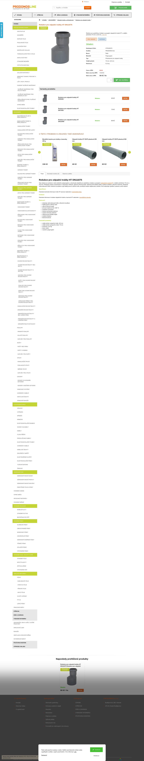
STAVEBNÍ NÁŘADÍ (19, 502)
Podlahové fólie (22, 42)
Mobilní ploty (21, 509)
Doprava (102, 39)
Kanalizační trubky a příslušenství (24, 121)
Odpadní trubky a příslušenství (22, 165)
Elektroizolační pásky (24, 461)
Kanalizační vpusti (24, 361)
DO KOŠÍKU (123, 80)
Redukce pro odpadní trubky (25, 188)
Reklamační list (50, 723)
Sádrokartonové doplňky (25, 483)
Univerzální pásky (23, 536)
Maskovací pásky (22, 532)
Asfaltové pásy (22, 57)
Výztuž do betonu (23, 65)
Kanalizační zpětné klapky (26, 130)
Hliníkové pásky (22, 524)
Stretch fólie (22, 585)
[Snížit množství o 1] (113, 81)
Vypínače (20, 412)
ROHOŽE (16, 631)
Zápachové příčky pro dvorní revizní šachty (25, 301)
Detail (125, 98)
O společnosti (20, 709)
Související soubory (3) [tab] (53, 173)
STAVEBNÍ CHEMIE (19, 491)
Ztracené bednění (23, 61)
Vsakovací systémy (23, 389)
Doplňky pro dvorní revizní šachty (24, 275)
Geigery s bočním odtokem (26, 385)
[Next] (129, 152)
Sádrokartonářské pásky (25, 539)
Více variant (91, 39)
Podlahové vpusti (23, 365)
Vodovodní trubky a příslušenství (23, 202)
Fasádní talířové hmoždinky (26, 85)
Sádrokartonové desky (25, 476)
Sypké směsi (21, 104)
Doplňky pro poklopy (25, 339)
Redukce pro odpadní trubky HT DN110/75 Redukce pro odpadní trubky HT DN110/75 (70, 665)
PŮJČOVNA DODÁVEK (20, 642)
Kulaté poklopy (23, 335)
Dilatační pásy (21, 46)
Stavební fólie (21, 558)
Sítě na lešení (21, 566)
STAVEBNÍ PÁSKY (18, 521)
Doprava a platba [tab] (67, 173)
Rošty (19, 342)
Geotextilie (21, 31)
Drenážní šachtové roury (26, 324)
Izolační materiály (23, 72)
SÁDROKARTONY (18, 472)
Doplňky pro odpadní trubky (25, 197)
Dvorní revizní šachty (25, 261)
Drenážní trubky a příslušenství (23, 251)
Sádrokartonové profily (25, 479)
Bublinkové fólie (23, 581)
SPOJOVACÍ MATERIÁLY (20, 498)
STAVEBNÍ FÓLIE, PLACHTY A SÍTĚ (23, 554)
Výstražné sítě (22, 569)
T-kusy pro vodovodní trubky (25, 230)
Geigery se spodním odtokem (24, 381)
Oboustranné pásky (23, 528)
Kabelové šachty (22, 449)
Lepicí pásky (21, 603)
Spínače (19, 415)
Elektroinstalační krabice (26, 423)
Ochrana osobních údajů (53, 706)
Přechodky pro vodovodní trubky (26, 215)
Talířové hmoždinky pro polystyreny (26, 89)
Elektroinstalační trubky (25, 108)
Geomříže (20, 35)
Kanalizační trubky (24, 126)
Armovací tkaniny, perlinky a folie (26, 77)
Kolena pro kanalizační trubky (25, 134)
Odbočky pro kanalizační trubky (26, 139)
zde (75, 752)
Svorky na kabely (22, 427)
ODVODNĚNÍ (17, 112)
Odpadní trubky (23, 170)
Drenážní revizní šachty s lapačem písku (26, 319)
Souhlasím (97, 749)
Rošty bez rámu (23, 346)
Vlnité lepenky (22, 596)
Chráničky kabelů (23, 393)
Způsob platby (50, 719)
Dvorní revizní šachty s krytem (26, 270)
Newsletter (49, 713)
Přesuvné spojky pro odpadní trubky (25, 183)
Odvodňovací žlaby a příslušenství (24, 116)
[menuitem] (22, 15)
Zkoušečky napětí (23, 453)
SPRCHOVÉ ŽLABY (19, 627)
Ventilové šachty (23, 396)
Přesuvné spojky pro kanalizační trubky (25, 144)
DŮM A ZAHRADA (18, 615)
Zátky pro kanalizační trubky (25, 155)
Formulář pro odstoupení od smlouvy (57, 726)
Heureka (48, 709)
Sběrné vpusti (22, 369)
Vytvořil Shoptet (127, 759)
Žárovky (20, 468)
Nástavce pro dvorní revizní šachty (25, 296)
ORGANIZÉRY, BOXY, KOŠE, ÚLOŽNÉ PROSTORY (24, 623)
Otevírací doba (20, 706)
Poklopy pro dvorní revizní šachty (25, 286)
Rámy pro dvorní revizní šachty (26, 291)
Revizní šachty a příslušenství (22, 256)
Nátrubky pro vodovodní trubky (26, 236)
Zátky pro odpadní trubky (26, 193)
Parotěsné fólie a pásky (25, 487)
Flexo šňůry (21, 434)
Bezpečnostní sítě (23, 517)
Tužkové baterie (22, 464)
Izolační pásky (22, 547)
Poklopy (20, 327)
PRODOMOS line (110, 50)
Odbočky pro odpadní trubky (25, 178)
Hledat (87, 7)
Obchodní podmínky (52, 702)
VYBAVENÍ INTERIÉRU (20, 618)
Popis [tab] (42, 173)
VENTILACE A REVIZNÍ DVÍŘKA (22, 635)
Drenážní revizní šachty (26, 310)
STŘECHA (16, 611)
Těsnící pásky (21, 543)
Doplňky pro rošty (24, 354)
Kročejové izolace (23, 50)
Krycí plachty (21, 562)
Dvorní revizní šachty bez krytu (26, 265)
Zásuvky (20, 408)
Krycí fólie (21, 592)
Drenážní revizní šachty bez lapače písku (26, 314)
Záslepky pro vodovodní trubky (26, 241)
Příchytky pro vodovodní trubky (26, 246)
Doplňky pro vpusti (24, 373)
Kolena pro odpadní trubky (27, 173)
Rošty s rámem (22, 350)
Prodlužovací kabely (24, 438)
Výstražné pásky (22, 551)
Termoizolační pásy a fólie (26, 54)
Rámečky (20, 419)
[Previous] (39, 152)
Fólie (19, 577)
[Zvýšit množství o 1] (113, 79)
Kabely (19, 431)
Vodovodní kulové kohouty (27, 210)
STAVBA (16, 23)
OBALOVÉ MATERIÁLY (20, 573)
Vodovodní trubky (24, 207)
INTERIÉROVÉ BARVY (20, 639)
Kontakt (127, 2)
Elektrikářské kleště (24, 457)
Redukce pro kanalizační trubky (26, 150)
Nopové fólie (21, 39)
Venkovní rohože (22, 400)
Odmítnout (96, 755)
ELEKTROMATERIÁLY (20, 404)
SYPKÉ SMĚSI (17, 494)
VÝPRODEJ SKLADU (19, 646)
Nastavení (44, 755)
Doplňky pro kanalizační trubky (26, 160)
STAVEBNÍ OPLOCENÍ (20, 506)
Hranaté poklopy (23, 331)
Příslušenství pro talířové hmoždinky (27, 100)
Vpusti (19, 358)
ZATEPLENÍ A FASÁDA (20, 69)
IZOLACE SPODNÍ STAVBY (21, 27)
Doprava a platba (117, 2)
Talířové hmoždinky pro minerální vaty (26, 95)
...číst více (104, 34)
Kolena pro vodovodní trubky (25, 220)
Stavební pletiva (22, 513)
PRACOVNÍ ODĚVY (19, 607)
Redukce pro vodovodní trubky (26, 225)
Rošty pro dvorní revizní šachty (26, 281)
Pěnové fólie (22, 588)
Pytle (19, 600)
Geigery (19, 376)
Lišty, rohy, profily (23, 81)
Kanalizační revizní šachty (26, 306)
